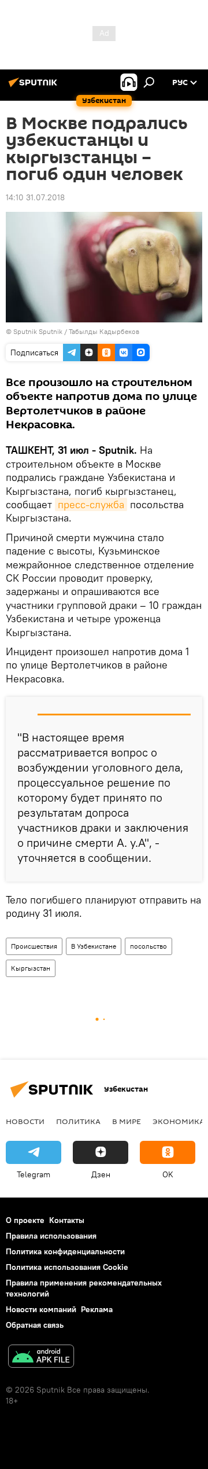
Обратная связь (35, 1325)
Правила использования (51, 1236)
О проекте (25, 1220)
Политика (78, 1121)
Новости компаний (41, 1309)
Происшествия (34, 946)
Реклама (97, 1309)
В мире (126, 1121)
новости (25, 1121)
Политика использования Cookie (67, 1267)
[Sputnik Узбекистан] (35, 87)
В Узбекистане (93, 946)
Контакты (66, 1220)
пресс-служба (91, 504)
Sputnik (25, 331)
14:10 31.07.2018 (35, 197)
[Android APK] (41, 1358)
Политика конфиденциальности (65, 1251)
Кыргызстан (30, 968)
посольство (148, 946)
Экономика (179, 1121)
